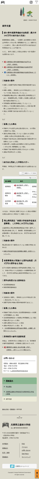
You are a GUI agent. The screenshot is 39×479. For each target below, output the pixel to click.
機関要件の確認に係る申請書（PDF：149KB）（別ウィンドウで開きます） (18, 348)
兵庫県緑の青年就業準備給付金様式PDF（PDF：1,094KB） (19, 68)
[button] (36, 2)
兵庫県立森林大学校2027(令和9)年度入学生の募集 (20, 393)
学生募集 (9, 386)
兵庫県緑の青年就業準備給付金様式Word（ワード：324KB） (21, 74)
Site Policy (25, 454)
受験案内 (9, 381)
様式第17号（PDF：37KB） (22, 202)
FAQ (23, 444)
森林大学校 (5, 409)
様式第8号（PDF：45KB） (23, 186)
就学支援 (9, 399)
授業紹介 (5, 448)
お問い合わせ (26, 450)
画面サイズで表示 (30, 173)
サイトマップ (26, 457)
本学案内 (5, 444)
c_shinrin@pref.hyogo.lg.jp (19, 371)
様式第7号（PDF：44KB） (23, 194)
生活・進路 (6, 452)
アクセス (25, 447)
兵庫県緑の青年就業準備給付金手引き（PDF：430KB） (18, 63)
